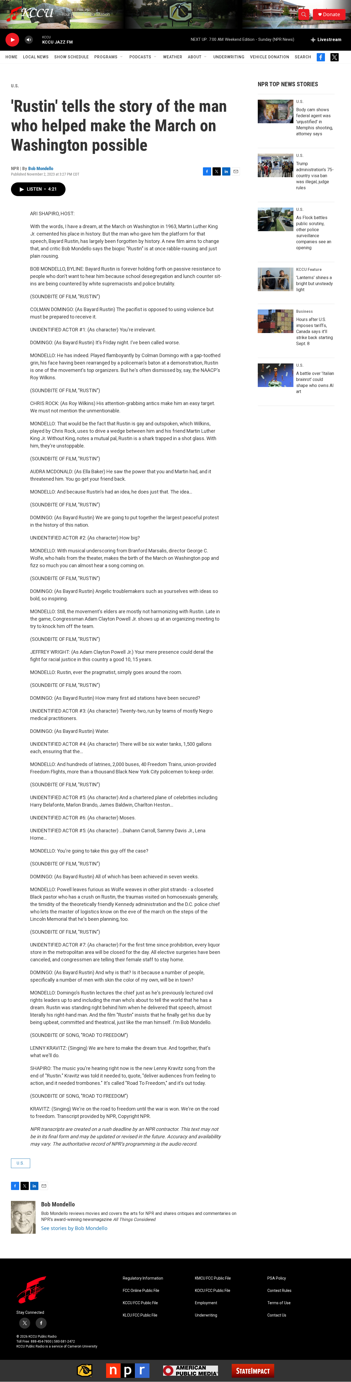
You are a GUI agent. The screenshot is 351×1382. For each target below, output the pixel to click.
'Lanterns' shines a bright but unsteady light (314, 283)
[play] (12, 40)
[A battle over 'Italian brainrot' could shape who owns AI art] (275, 375)
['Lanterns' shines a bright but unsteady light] (275, 279)
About (195, 57)
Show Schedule (71, 57)
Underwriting (229, 57)
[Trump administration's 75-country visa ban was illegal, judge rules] (275, 165)
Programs (106, 57)
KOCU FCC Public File (212, 1291)
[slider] (37, 39)
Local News (36, 57)
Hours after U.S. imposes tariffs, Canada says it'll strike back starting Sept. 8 (314, 331)
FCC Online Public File (141, 1291)
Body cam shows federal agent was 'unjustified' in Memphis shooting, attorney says (314, 121)
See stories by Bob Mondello (74, 1228)
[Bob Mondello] (23, 1217)
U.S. (15, 85)
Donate (331, 14)
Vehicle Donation (269, 57)
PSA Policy (276, 1278)
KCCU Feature (309, 269)
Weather (172, 57)
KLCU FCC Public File (140, 1315)
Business (304, 311)
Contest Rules (279, 1291)
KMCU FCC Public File (213, 1278)
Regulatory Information (143, 1278)
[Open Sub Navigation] (122, 57)
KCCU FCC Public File (140, 1303)
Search (303, 57)
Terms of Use (279, 1303)
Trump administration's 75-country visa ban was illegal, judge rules (315, 175)
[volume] (28, 40)
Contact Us (276, 1315)
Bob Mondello (40, 168)
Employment (206, 1303)
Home (11, 57)
